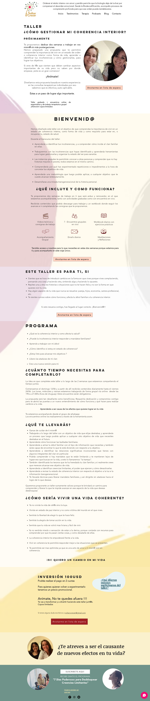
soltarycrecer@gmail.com (75, 613)
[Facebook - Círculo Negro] (69, 697)
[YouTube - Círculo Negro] (78, 697)
